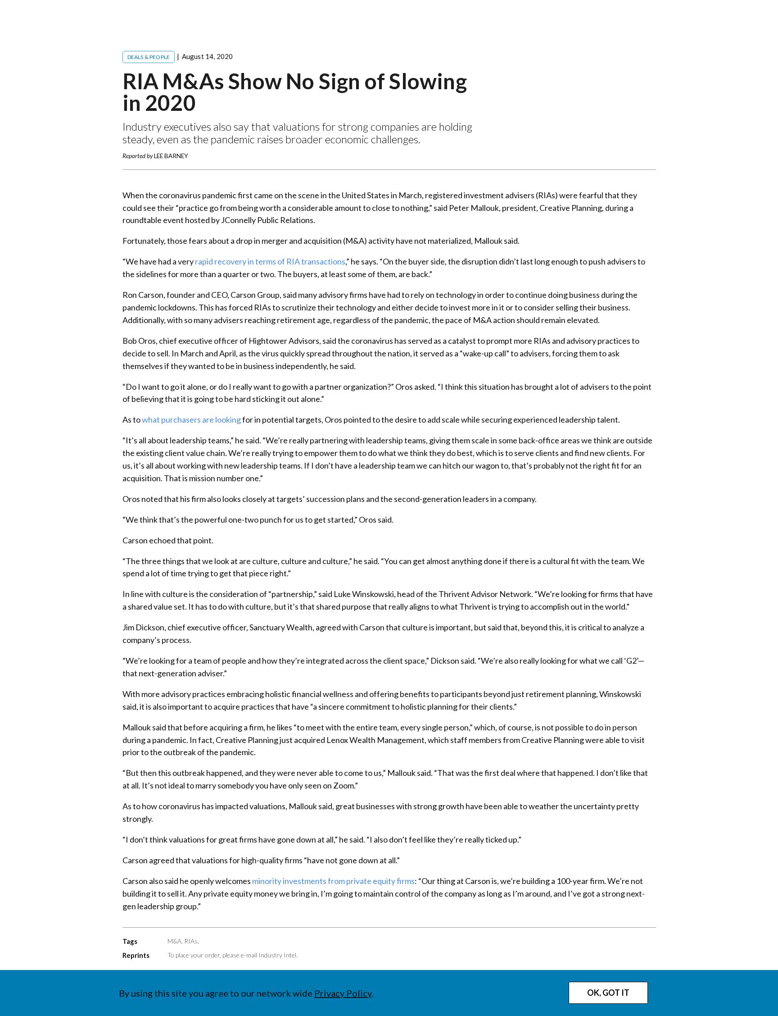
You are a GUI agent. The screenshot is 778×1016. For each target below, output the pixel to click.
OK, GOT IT (608, 993)
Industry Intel (277, 955)
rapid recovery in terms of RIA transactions (270, 261)
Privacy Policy (342, 993)
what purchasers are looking (191, 419)
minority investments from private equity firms (333, 881)
